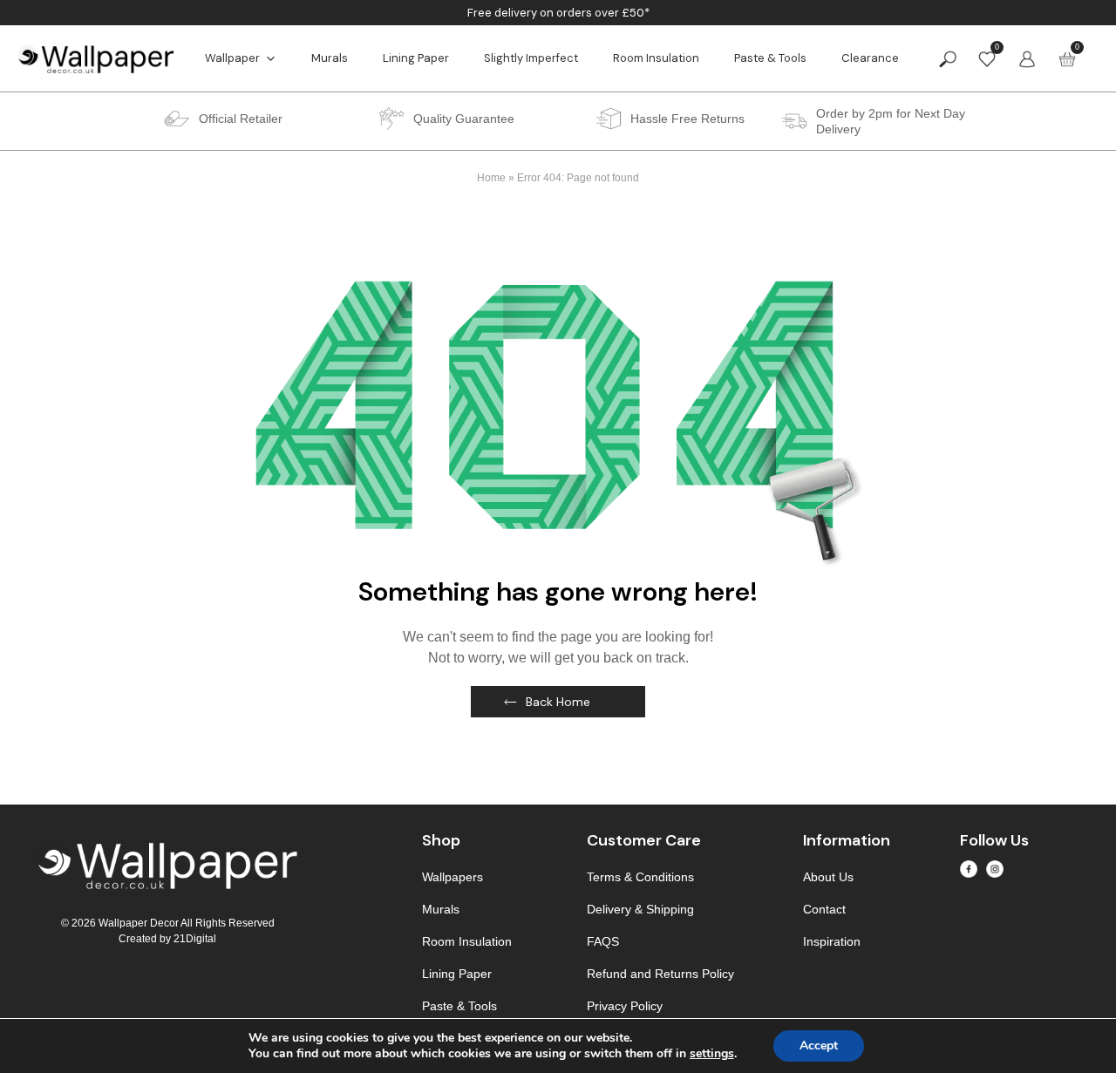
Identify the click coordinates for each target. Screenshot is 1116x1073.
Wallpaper (232, 58)
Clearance (870, 58)
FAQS (603, 941)
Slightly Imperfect (531, 58)
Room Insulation (656, 58)
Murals (329, 58)
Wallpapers (452, 877)
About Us (828, 877)
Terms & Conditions (640, 877)
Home (491, 178)
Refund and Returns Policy (660, 974)
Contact (824, 909)
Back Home (558, 702)
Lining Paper (416, 58)
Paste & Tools (770, 58)
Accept (819, 1045)
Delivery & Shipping (640, 909)
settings (712, 1054)
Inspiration (832, 941)
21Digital (195, 939)
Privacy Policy (625, 1006)
